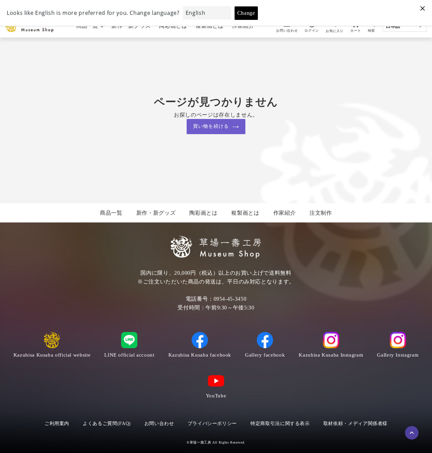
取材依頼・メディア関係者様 (355, 423)
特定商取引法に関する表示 (280, 423)
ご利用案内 (57, 423)
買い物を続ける (211, 126)
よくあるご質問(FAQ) (107, 423)
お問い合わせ (159, 423)
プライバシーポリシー (212, 423)
